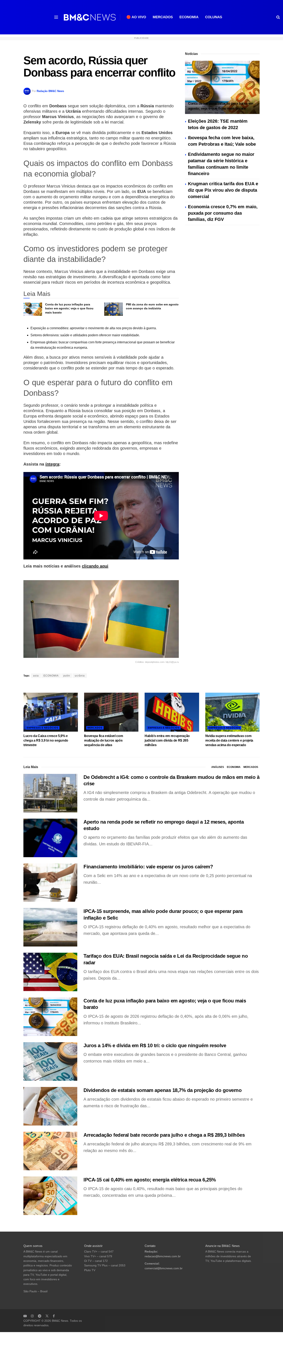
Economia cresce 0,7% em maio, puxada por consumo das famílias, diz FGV (223, 213)
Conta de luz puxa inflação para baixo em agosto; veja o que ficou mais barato (69, 308)
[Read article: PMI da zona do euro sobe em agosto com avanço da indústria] (113, 309)
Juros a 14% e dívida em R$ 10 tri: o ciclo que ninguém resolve (154, 1045)
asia (36, 675)
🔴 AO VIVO (136, 17)
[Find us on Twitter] (47, 1316)
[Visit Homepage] (90, 17)
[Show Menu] (56, 17)
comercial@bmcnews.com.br (164, 1268)
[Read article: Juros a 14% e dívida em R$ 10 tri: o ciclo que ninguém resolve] (50, 1061)
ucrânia (80, 675)
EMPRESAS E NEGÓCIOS (42, 727)
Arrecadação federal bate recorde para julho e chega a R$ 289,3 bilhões (164, 1135)
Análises (217, 767)
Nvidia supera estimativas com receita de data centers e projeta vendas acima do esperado (229, 740)
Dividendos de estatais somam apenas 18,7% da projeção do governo (162, 1090)
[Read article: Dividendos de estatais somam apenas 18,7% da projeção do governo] (50, 1106)
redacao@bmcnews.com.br (163, 1256)
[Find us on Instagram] (32, 1316)
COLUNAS (213, 17)
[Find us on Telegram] (39, 1316)
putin (66, 675)
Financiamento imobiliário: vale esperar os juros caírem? (148, 866)
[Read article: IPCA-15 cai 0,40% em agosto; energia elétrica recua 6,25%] (50, 1195)
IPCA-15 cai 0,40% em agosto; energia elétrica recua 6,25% (149, 1179)
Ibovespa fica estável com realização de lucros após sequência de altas (103, 740)
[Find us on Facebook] (54, 1316)
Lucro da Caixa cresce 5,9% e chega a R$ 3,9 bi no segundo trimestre (45, 740)
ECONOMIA (188, 17)
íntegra (52, 464)
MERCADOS (163, 17)
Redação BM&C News (50, 91)
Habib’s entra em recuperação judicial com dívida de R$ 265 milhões (167, 740)
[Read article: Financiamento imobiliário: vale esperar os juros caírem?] (50, 882)
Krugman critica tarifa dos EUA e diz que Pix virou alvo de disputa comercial (223, 190)
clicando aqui (95, 566)
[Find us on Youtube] (25, 1316)
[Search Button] (278, 17)
